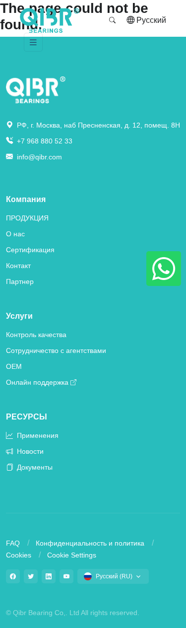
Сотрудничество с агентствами (56, 350)
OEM (14, 366)
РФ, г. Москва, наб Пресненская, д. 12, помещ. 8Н (97, 125)
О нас (15, 234)
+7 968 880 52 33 (43, 141)
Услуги (19, 316)
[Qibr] (35, 89)
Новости (29, 451)
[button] (113, 20)
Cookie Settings (71, 555)
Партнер (20, 281)
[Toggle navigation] (33, 42)
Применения (37, 435)
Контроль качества (36, 335)
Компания (26, 199)
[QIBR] (49, 20)
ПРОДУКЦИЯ (27, 218)
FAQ (13, 543)
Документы (34, 467)
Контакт (18, 266)
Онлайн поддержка (37, 382)
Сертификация (30, 250)
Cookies (18, 555)
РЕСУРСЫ (26, 417)
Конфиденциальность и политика (90, 543)
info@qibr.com (39, 157)
